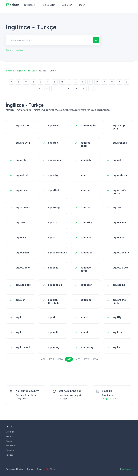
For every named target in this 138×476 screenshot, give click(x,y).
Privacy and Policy (14, 469)
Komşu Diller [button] (48, 4)
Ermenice (10, 445)
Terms (30, 469)
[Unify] (12, 5)
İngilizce (21, 70)
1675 (51, 359)
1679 (86, 359)
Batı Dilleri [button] (67, 4)
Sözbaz (10, 70)
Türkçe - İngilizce (15, 50)
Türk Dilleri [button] (29, 4)
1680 (95, 359)
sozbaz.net (127, 469)
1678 (77, 359)
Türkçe (31, 70)
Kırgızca (9, 455)
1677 (68, 359)
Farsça (9, 441)
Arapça (9, 436)
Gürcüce (10, 450)
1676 (60, 359)
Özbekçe (10, 431)
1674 (42, 359)
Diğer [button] (82, 4)
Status (39, 469)
